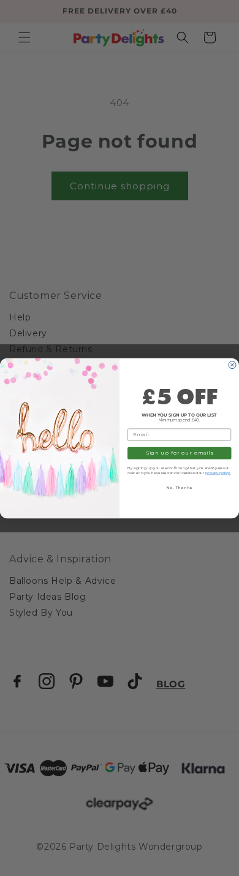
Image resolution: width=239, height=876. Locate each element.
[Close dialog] (232, 364)
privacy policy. (218, 472)
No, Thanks (179, 487)
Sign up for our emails (179, 453)
